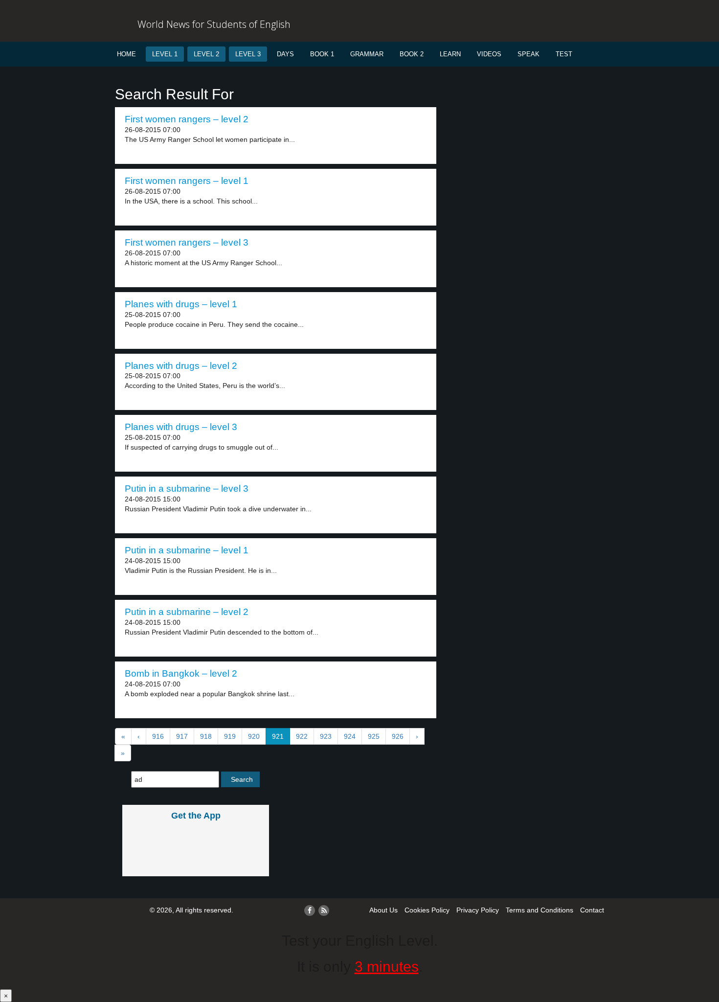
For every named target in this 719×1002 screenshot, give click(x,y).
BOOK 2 (412, 54)
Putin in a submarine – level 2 (186, 612)
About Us (383, 910)
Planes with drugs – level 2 (181, 366)
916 (158, 736)
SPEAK (528, 54)
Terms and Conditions (539, 910)
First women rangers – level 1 (186, 181)
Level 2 (206, 54)
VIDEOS (489, 54)
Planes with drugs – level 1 (181, 304)
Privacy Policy (477, 910)
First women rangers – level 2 (186, 119)
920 (254, 736)
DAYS (285, 54)
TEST (564, 54)
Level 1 (165, 54)
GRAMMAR (366, 54)
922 (302, 736)
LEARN (450, 54)
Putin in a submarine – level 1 (186, 550)
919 (230, 736)
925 (374, 736)
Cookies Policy (426, 910)
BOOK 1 (322, 54)
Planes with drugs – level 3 (181, 427)
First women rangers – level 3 (186, 242)
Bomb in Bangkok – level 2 (181, 673)
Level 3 (248, 54)
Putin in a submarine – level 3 (186, 488)
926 (398, 736)
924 (350, 736)
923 (326, 736)
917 (182, 736)
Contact (592, 910)
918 (206, 736)
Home (126, 54)
